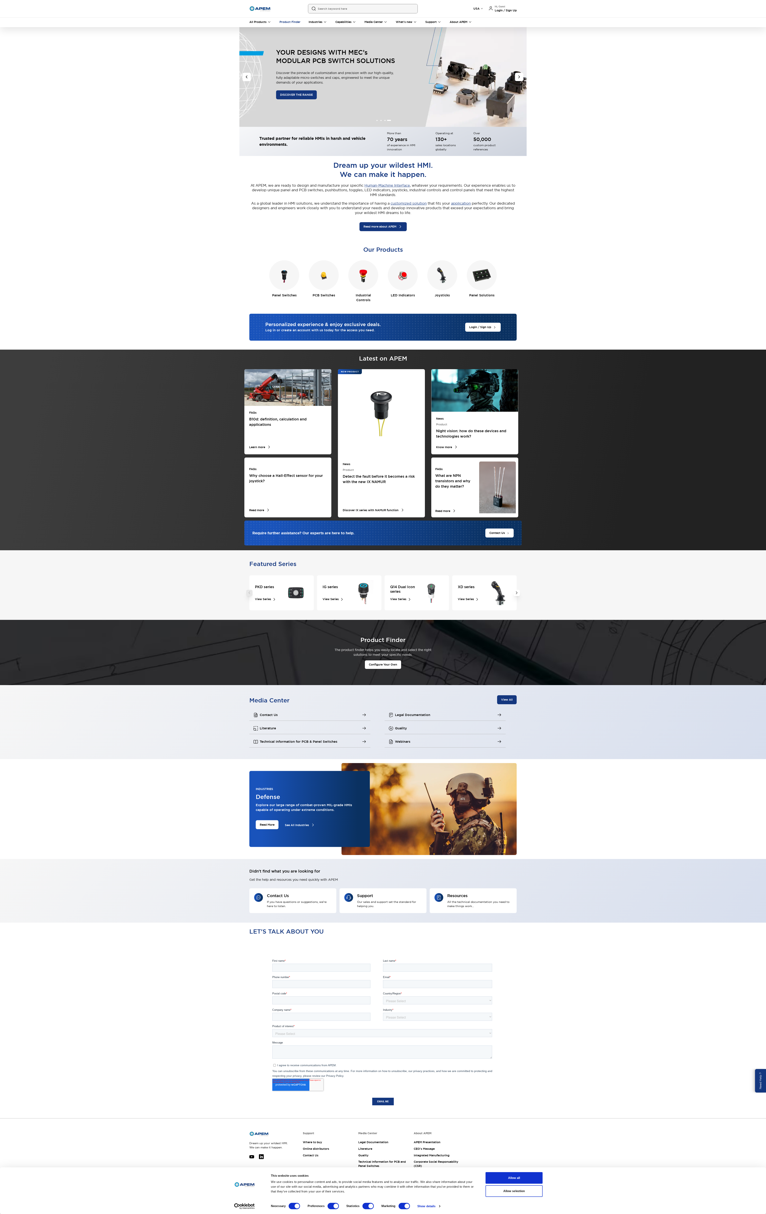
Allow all (514, 1177)
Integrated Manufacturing (431, 1155)
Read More (267, 824)
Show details (426, 1206)
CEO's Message (424, 1149)
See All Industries (297, 825)
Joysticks (442, 295)
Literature (365, 1149)
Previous (249, 593)
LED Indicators (403, 295)
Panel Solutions (482, 295)
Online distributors (316, 1149)
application (461, 203)
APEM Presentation (427, 1142)
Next (516, 593)
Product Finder (289, 22)
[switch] (333, 1206)
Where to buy (312, 1142)
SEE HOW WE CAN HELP (329, 92)
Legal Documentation (373, 1142)
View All (507, 699)
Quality (363, 1155)
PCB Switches (324, 295)
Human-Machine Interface (387, 185)
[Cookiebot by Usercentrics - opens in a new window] (244, 1206)
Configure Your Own (383, 664)
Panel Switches (284, 295)
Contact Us (310, 1155)
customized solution (409, 203)
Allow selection (514, 1191)
